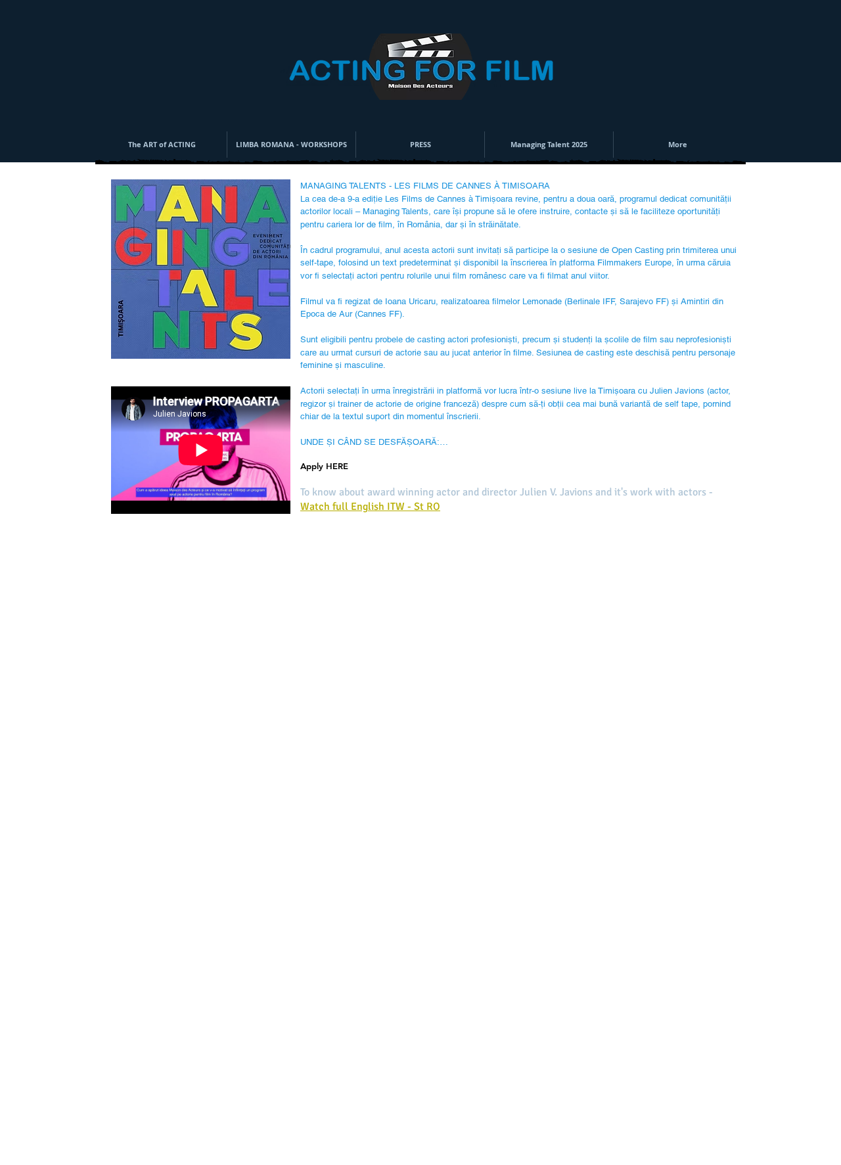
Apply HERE (324, 466)
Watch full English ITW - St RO (370, 506)
